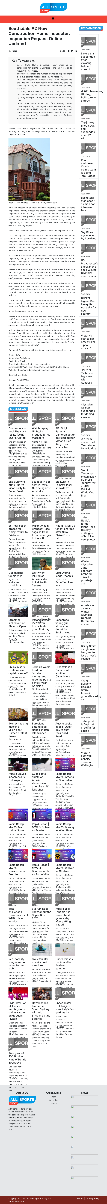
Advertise (53, 1100)
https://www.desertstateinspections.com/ (36, 370)
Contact (53, 1103)
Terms (80, 1198)
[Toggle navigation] (53, 19)
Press (53, 1096)
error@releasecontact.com (32, 391)
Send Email (19, 361)
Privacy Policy (93, 1198)
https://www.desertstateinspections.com (54, 230)
